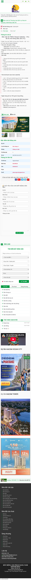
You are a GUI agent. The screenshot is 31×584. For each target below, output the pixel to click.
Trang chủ (3, 15)
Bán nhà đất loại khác (9, 309)
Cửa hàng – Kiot (7, 538)
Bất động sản (10, 15)
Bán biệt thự (7, 289)
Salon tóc (5, 544)
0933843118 (15, 166)
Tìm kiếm (24, 281)
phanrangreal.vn (12, 107)
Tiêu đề (4, 203)
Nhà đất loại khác (7, 522)
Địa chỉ (4, 199)
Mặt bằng (5, 541)
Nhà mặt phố (6, 524)
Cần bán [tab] (5, 286)
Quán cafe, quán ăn (7, 543)
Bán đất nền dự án (8, 298)
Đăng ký (25, 2)
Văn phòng (5, 529)
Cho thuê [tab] (14, 286)
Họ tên (4, 190)
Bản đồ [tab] (13, 114)
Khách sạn (5, 539)
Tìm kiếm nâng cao (8, 281)
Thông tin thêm (6, 213)
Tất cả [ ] (6, 328)
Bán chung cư (7, 292)
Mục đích (5, 208)
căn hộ (18, 74)
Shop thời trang (6, 546)
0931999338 (15, 163)
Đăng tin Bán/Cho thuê (22, 2)
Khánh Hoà (6, 323)
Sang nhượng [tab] (24, 286)
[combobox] (15, 261)
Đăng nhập (28, 2)
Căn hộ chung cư (7, 515)
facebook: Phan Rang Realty (9, 558)
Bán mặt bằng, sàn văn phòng (11, 303)
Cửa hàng (5, 517)
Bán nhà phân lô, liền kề (10, 314)
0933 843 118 (5, 553)
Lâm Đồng (6, 325)
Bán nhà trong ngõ (7, 507)
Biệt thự (5, 514)
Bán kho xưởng (7, 300)
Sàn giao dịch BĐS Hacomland (20, 99)
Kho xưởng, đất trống (8, 519)
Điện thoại (5, 194)
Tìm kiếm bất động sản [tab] (15, 249)
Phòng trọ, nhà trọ (7, 527)
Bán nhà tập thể (6, 505)
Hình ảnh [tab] (6, 114)
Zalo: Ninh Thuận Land (7, 556)
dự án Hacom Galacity (11, 43)
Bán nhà (6, 306)
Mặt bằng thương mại (8, 520)
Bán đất (6, 295)
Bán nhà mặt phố (8, 312)
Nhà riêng (5, 526)
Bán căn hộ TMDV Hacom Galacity (13, 37)
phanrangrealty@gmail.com (19, 172)
